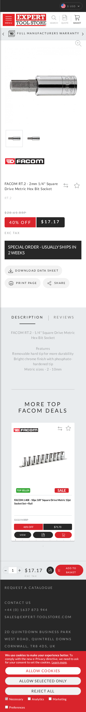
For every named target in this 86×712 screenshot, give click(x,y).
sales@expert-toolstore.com (38, 617)
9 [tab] (70, 540)
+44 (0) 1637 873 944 (26, 610)
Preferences (17, 707)
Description (27, 317)
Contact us (18, 603)
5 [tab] (43, 540)
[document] (43, 681)
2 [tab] (22, 540)
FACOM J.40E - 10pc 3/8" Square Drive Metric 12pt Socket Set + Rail (42, 501)
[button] (71, 6)
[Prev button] (3, 33)
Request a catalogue (29, 588)
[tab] (27, 318)
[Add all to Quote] (50, 570)
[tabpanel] (43, 482)
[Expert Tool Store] (31, 20)
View (23, 535)
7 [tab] (57, 540)
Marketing (60, 699)
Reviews (64, 317)
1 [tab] (15, 540)
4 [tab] (36, 540)
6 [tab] (50, 540)
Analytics (38, 699)
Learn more (59, 662)
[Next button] (83, 33)
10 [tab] (43, 546)
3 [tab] (29, 540)
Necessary (16, 699)
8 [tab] (63, 540)
